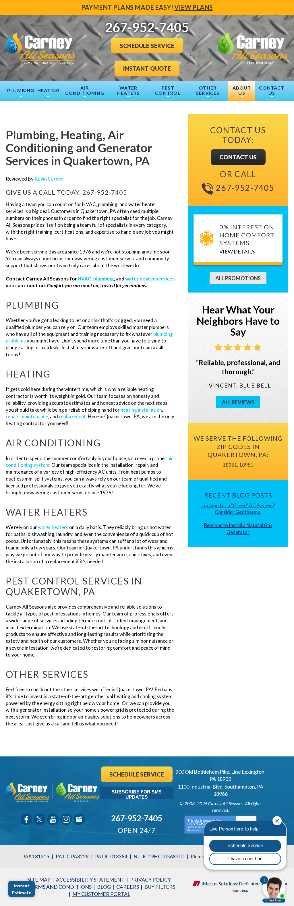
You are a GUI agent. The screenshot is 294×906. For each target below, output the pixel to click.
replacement (72, 416)
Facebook (26, 819)
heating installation (141, 410)
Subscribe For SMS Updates (137, 794)
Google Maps (79, 819)
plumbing (103, 279)
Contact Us (238, 157)
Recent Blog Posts (238, 495)
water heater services (150, 279)
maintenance (34, 416)
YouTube (53, 819)
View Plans (193, 7)
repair (12, 416)
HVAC (84, 279)
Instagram (66, 819)
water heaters (53, 527)
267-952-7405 (104, 192)
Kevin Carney (48, 179)
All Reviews (238, 402)
